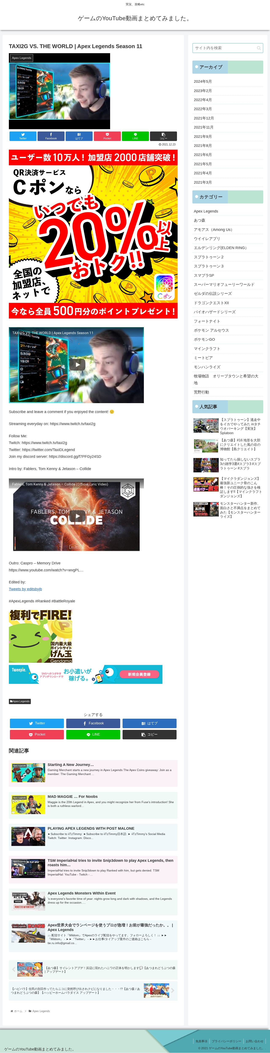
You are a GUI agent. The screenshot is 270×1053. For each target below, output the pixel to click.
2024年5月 (203, 81)
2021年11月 (204, 127)
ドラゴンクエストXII (211, 303)
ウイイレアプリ (207, 239)
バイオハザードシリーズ (215, 312)
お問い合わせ (254, 1041)
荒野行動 (201, 392)
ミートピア (203, 358)
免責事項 (201, 1041)
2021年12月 (204, 118)
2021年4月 (203, 173)
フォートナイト (207, 321)
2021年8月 (203, 146)
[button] (259, 48)
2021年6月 (203, 155)
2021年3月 (203, 182)
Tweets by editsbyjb (25, 589)
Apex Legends (21, 701)
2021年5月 (203, 164)
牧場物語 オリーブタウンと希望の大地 (226, 379)
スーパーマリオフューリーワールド (224, 284)
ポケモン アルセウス (211, 330)
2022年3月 (203, 109)
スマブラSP (204, 275)
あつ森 (199, 220)
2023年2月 (203, 91)
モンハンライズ (207, 367)
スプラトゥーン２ (209, 257)
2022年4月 (203, 100)
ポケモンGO (204, 339)
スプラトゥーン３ (209, 266)
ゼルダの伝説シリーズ (213, 293)
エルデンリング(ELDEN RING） (221, 248)
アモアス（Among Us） (214, 230)
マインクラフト (207, 349)
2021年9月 (203, 136)
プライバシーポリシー (226, 1041)
